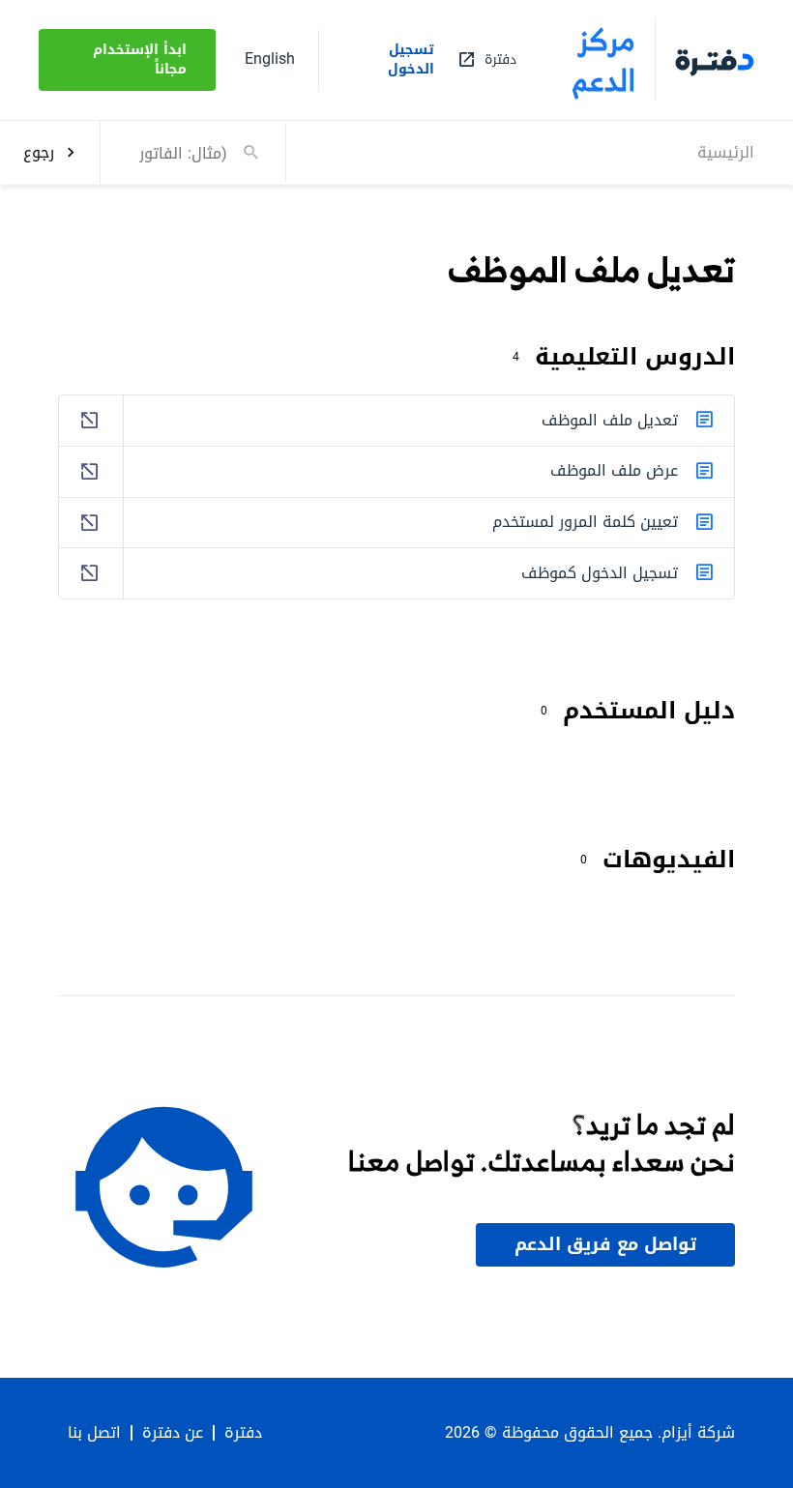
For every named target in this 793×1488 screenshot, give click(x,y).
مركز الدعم (604, 60)
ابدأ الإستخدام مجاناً (140, 59)
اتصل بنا (94, 1433)
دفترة (243, 1433)
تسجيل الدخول (411, 59)
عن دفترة (172, 1433)
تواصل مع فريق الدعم (605, 1244)
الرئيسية (725, 152)
